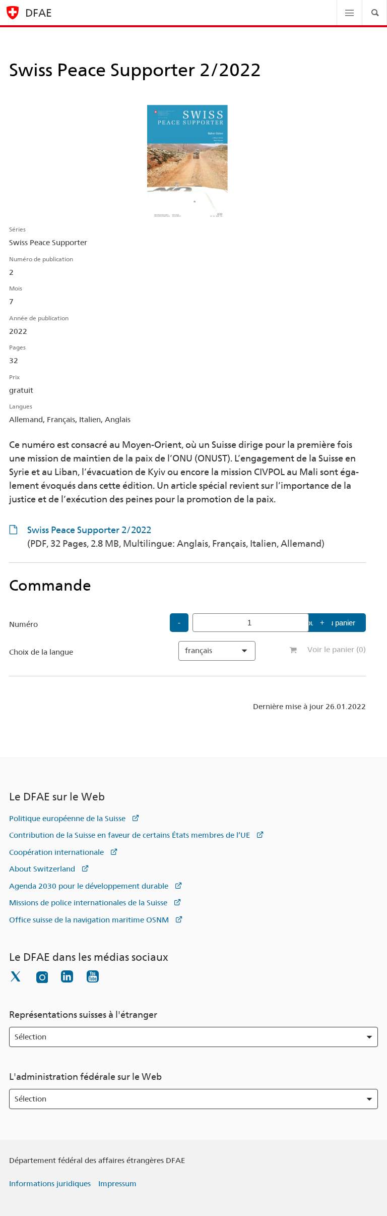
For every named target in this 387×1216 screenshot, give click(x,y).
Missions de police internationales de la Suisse (88, 902)
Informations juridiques (50, 1183)
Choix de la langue (41, 652)
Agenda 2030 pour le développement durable (88, 886)
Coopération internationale (56, 852)
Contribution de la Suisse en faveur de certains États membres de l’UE (129, 835)
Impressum (117, 1183)
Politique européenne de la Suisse (67, 818)
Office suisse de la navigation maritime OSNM (89, 919)
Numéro (23, 624)
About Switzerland (42, 869)
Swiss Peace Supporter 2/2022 (176, 537)
